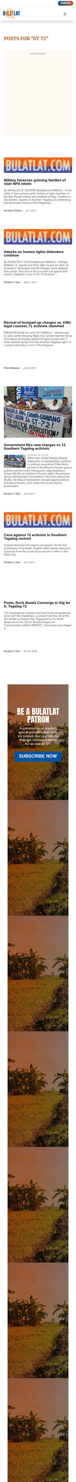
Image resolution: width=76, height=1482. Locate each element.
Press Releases (12, 368)
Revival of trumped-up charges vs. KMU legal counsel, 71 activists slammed (38, 335)
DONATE (65, 3)
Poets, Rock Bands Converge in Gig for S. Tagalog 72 (38, 617)
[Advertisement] (38, 95)
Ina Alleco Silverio (13, 211)
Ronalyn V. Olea (12, 282)
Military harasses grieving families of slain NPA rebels (38, 185)
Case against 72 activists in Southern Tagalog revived (38, 538)
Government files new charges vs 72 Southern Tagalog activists (38, 441)
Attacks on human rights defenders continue (38, 257)
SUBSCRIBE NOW (38, 756)
